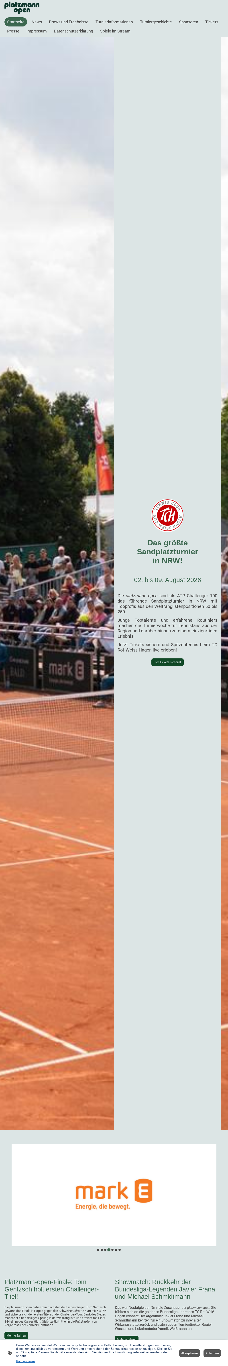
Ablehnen (212, 1353)
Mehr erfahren (16, 1335)
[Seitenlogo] (21, 8)
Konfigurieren (25, 1361)
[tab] (98, 1250)
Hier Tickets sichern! (167, 662)
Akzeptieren (189, 1353)
